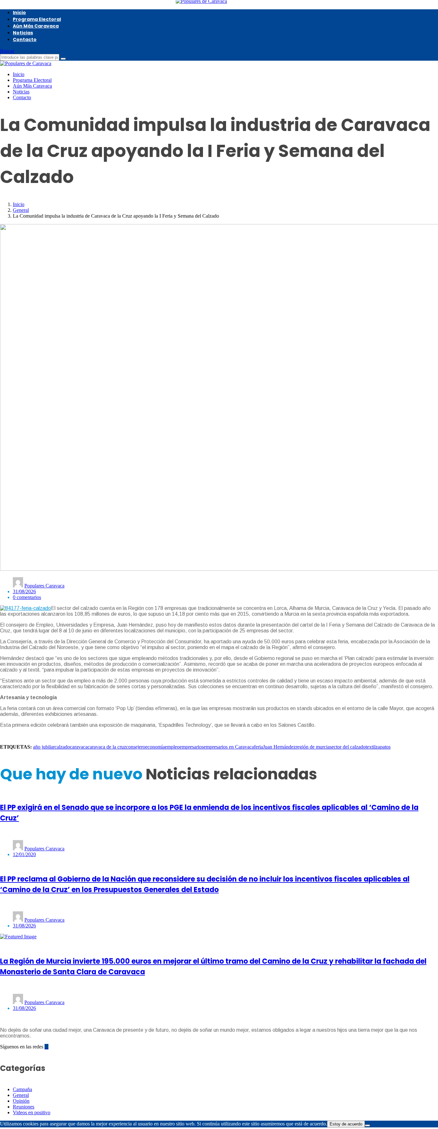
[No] (367, 1125)
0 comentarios (27, 597)
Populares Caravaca (44, 585)
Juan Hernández (279, 747)
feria (258, 747)
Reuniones (23, 1106)
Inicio (19, 12)
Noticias (23, 33)
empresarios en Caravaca (229, 747)
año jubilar (44, 747)
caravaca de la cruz (107, 747)
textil (370, 747)
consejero (135, 747)
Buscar (7, 51)
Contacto (25, 39)
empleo (172, 747)
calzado (62, 747)
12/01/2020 (24, 854)
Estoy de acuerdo (346, 1124)
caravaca (79, 747)
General (21, 210)
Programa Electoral (37, 19)
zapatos (383, 747)
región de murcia (313, 747)
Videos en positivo (31, 1112)
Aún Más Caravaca (36, 26)
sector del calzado (348, 747)
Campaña (22, 1089)
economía (155, 747)
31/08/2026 (24, 591)
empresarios (192, 747)
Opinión (21, 1101)
